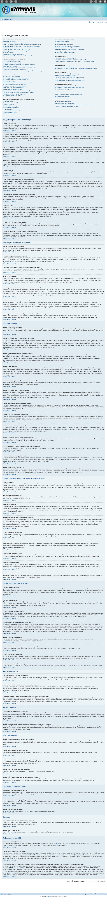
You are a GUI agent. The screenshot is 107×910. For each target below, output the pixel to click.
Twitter (91, 1)
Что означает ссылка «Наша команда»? (65, 52)
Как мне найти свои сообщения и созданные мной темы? (70, 80)
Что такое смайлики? (8, 104)
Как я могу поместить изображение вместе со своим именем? (19, 67)
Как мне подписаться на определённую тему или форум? (70, 87)
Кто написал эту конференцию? (63, 101)
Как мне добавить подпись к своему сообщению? (16, 79)
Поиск (6, 1)
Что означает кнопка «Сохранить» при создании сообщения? (19, 92)
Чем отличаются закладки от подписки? (65, 85)
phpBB (48, 896)
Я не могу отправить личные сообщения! (65, 58)
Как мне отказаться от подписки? (63, 89)
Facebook (95, 1)
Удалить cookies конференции (82, 894)
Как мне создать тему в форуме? (11, 76)
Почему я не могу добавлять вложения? (13, 87)
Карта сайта (11, 1)
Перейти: (69, 881)
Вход (105, 22)
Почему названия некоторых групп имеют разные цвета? (70, 49)
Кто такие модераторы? (61, 43)
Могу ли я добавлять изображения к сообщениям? (16, 106)
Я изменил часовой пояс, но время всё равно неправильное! (19, 64)
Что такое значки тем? (9, 114)
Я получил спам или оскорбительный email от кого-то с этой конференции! (74, 61)
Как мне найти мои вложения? (63, 96)
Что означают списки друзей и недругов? (65, 66)
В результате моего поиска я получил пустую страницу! (69, 77)
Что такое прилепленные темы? (11, 110)
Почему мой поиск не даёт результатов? (65, 75)
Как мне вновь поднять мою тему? (12, 95)
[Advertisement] (53, 28)
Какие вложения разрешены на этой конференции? (68, 94)
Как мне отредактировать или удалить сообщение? (16, 78)
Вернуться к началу (10, 130)
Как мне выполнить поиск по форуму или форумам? (69, 73)
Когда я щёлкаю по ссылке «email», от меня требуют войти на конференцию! (23, 71)
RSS (15, 1)
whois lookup (17, 867)
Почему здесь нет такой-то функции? (65, 103)
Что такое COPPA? (8, 52)
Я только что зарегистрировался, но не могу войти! (16, 49)
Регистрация (98, 22)
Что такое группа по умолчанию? (63, 51)
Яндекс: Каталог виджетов (105, 1)
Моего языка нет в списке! (10, 66)
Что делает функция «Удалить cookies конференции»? (17, 55)
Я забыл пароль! (7, 47)
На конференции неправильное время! (13, 63)
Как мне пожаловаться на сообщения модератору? (16, 90)
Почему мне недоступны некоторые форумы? (15, 86)
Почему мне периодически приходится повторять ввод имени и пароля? (22, 44)
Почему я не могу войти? (9, 41)
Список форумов (7, 19)
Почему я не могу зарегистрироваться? (13, 54)
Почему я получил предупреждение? (12, 89)
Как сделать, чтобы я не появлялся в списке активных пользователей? (21, 46)
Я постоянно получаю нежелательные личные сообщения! (70, 59)
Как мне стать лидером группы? (63, 47)
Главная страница (2, 1)
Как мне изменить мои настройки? (12, 61)
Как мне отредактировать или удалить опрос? (15, 84)
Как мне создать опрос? (9, 81)
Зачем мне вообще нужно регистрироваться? (15, 43)
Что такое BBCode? (8, 101)
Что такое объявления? (9, 109)
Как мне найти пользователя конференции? (66, 78)
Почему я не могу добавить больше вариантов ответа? (17, 82)
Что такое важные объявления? (11, 107)
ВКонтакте (100, 1)
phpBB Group (57, 843)
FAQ (91, 22)
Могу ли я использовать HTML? (11, 102)
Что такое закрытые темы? (10, 112)
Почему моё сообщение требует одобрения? (15, 94)
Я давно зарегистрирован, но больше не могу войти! (17, 51)
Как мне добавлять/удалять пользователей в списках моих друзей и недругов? (76, 68)
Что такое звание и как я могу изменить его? (14, 69)
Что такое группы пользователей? (64, 44)
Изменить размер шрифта (104, 19)
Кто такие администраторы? (62, 41)
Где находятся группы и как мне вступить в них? (67, 46)
